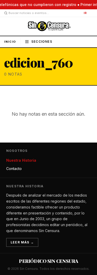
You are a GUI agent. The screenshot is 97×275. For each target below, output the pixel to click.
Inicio (10, 41)
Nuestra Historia (21, 160)
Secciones (41, 41)
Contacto (14, 168)
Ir (85, 12)
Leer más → (22, 242)
